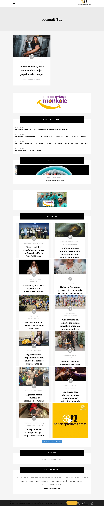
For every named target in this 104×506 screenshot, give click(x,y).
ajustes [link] (60, 504)
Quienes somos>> (52, 489)
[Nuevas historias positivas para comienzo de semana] (70, 420)
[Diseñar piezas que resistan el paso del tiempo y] (33, 276)
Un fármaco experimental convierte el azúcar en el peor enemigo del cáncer (51, 136)
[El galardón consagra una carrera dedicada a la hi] (70, 276)
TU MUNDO (39, 62)
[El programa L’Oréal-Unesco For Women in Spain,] (33, 240)
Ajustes (83, 503)
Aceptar (72, 503)
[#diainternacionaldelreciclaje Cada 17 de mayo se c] (70, 312)
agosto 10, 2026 (52, 177)
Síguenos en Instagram (53, 441)
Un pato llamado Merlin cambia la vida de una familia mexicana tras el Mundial (51, 143)
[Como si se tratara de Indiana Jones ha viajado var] (33, 420)
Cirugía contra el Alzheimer (52, 180)
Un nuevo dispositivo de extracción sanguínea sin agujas (41, 129)
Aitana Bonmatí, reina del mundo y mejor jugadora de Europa (31, 70)
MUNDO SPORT (26, 62)
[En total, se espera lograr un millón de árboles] (33, 312)
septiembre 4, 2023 (31, 79)
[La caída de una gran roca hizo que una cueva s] (70, 240)
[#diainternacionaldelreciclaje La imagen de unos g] (33, 384)
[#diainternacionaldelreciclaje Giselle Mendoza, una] (33, 348)
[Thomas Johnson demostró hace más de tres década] (70, 384)
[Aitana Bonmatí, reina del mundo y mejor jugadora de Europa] (31, 46)
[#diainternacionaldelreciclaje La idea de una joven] (70, 348)
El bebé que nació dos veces (28, 150)
